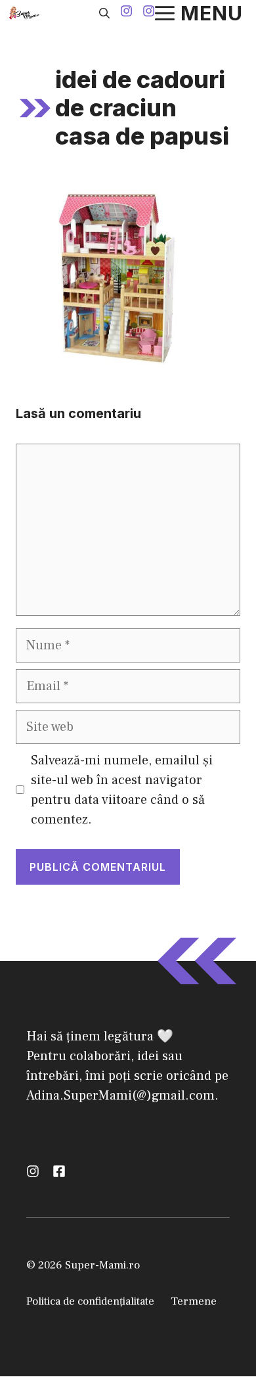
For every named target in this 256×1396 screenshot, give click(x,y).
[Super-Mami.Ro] (26, 13)
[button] (104, 13)
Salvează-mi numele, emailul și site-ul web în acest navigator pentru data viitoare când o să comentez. (122, 790)
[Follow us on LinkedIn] (59, 1171)
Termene (194, 1301)
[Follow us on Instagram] (126, 13)
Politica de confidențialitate (90, 1301)
